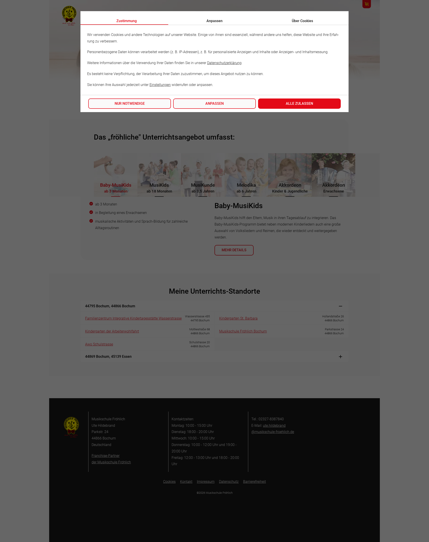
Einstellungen (160, 85)
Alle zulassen (299, 103)
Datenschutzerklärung (224, 63)
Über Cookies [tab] (302, 21)
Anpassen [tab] (214, 21)
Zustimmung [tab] (126, 21)
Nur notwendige (130, 103)
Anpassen (214, 103)
